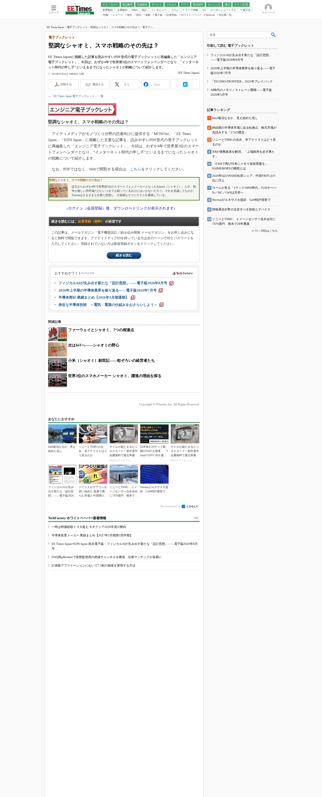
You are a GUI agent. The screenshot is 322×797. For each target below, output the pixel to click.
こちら (135, 169)
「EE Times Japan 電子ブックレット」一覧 (77, 96)
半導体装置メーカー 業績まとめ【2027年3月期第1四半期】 (92, 535)
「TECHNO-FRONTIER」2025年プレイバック (242, 81)
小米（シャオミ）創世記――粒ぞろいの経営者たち (111, 360)
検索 (273, 34)
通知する (98, 84)
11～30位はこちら (266, 230)
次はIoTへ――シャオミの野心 (93, 345)
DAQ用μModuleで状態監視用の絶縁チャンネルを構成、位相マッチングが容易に (107, 557)
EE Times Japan (55, 27)
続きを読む (124, 255)
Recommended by (171, 506)
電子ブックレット (77, 27)
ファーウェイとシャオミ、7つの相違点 (101, 330)
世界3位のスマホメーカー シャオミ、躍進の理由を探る (114, 376)
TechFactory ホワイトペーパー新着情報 (77, 518)
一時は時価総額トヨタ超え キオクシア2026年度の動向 (89, 527)
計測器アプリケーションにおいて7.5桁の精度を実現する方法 (93, 565)
